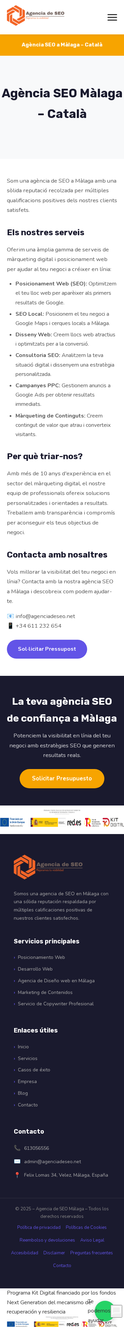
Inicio (23, 1047)
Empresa (27, 1081)
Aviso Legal (92, 1240)
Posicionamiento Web (41, 957)
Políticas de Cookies (86, 1227)
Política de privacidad (39, 1227)
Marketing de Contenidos (45, 992)
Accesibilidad (24, 1253)
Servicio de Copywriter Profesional (56, 1004)
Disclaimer (54, 1253)
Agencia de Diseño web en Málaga (56, 980)
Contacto (28, 1105)
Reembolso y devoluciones (47, 1240)
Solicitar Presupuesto (62, 778)
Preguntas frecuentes (91, 1253)
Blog (23, 1093)
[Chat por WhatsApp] (116, 1311)
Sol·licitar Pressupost (47, 649)
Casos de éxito (34, 1070)
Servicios (28, 1058)
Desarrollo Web (35, 969)
